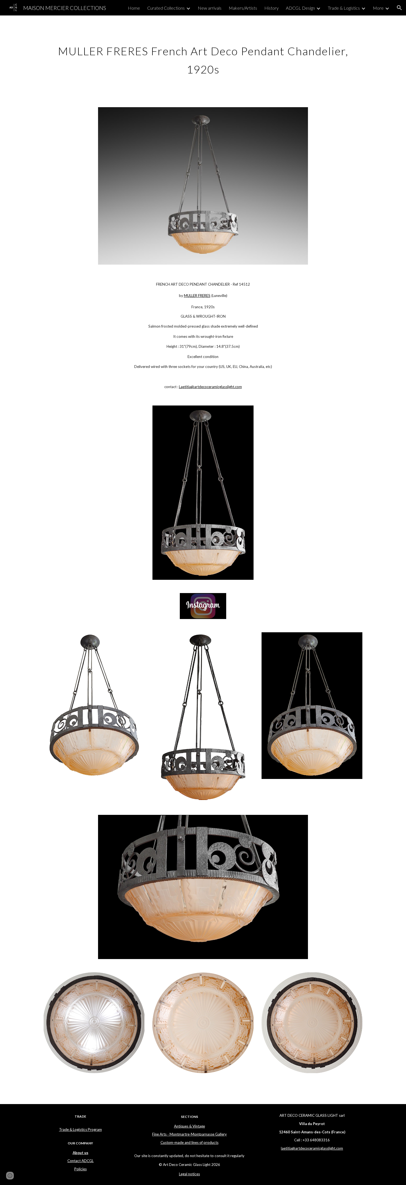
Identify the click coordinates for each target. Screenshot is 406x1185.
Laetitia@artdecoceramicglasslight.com (210, 387)
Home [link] (134, 7)
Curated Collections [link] (166, 7)
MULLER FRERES (197, 295)
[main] (203, 58)
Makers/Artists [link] (243, 7)
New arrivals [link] (210, 7)
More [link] (378, 7)
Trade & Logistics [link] (344, 7)
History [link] (271, 7)
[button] (399, 7)
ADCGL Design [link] (300, 7)
